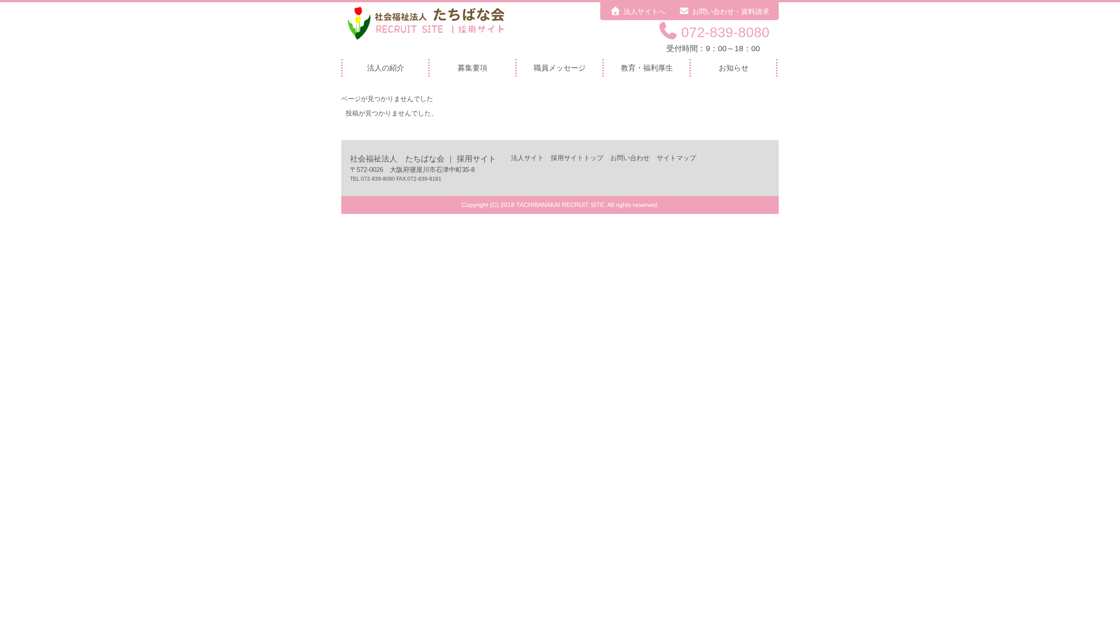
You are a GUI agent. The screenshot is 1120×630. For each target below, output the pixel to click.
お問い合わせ (630, 157)
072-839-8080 (725, 32)
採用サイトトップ (577, 157)
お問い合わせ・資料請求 (730, 11)
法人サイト (527, 157)
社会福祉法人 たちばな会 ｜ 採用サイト (423, 158)
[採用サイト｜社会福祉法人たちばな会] (431, 40)
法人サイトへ (644, 11)
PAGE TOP (1089, 603)
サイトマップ (676, 157)
